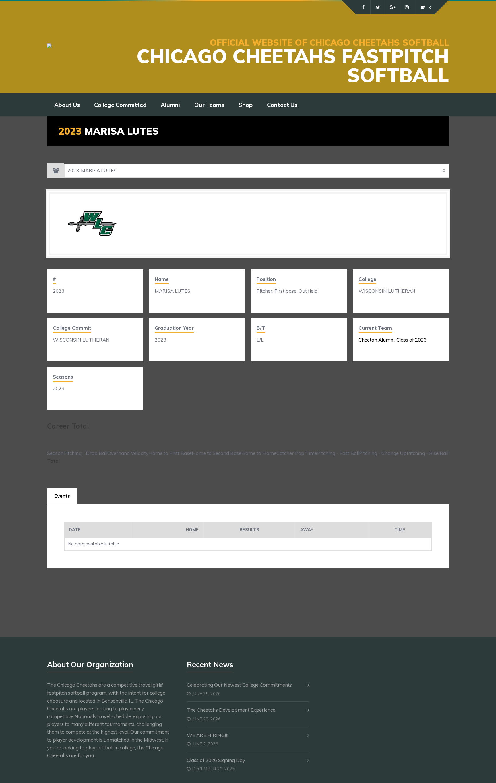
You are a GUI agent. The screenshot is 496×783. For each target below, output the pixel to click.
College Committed (120, 104)
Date (75, 529)
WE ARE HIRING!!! (207, 735)
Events (62, 496)
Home (192, 529)
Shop (246, 104)
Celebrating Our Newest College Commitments (239, 685)
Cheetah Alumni (376, 340)
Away (306, 529)
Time (399, 529)
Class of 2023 (411, 340)
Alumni (170, 104)
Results (249, 529)
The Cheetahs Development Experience (231, 710)
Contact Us (282, 104)
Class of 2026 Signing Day (216, 760)
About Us (67, 104)
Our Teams (209, 104)
